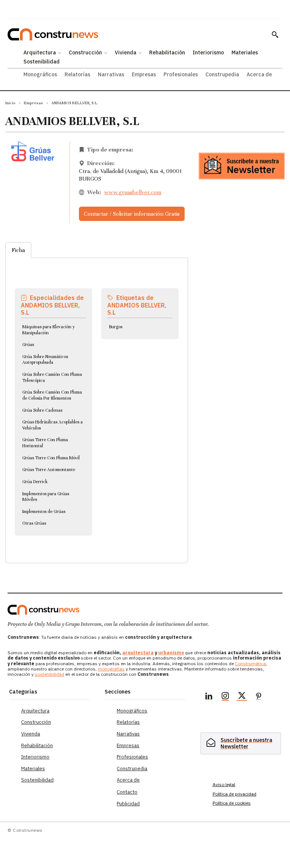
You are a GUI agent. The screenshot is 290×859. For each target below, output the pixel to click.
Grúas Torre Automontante (48, 469)
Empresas (33, 102)
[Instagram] (225, 697)
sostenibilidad (49, 674)
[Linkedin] (209, 697)
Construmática (250, 663)
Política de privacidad (234, 794)
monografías (111, 669)
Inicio (10, 102)
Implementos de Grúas (43, 511)
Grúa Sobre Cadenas (42, 410)
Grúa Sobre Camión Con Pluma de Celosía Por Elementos (52, 395)
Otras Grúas (34, 523)
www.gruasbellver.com (132, 192)
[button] (274, 34)
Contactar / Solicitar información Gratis (132, 213)
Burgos (115, 326)
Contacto (127, 792)
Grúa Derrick (35, 481)
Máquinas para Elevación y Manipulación (48, 329)
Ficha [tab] (18, 250)
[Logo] (43, 610)
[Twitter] (242, 697)
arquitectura (138, 652)
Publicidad (128, 803)
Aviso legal (224, 784)
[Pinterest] (258, 697)
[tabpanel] (97, 401)
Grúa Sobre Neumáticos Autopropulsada (45, 359)
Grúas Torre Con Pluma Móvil (51, 457)
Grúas (28, 344)
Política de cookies (232, 803)
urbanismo (171, 652)
